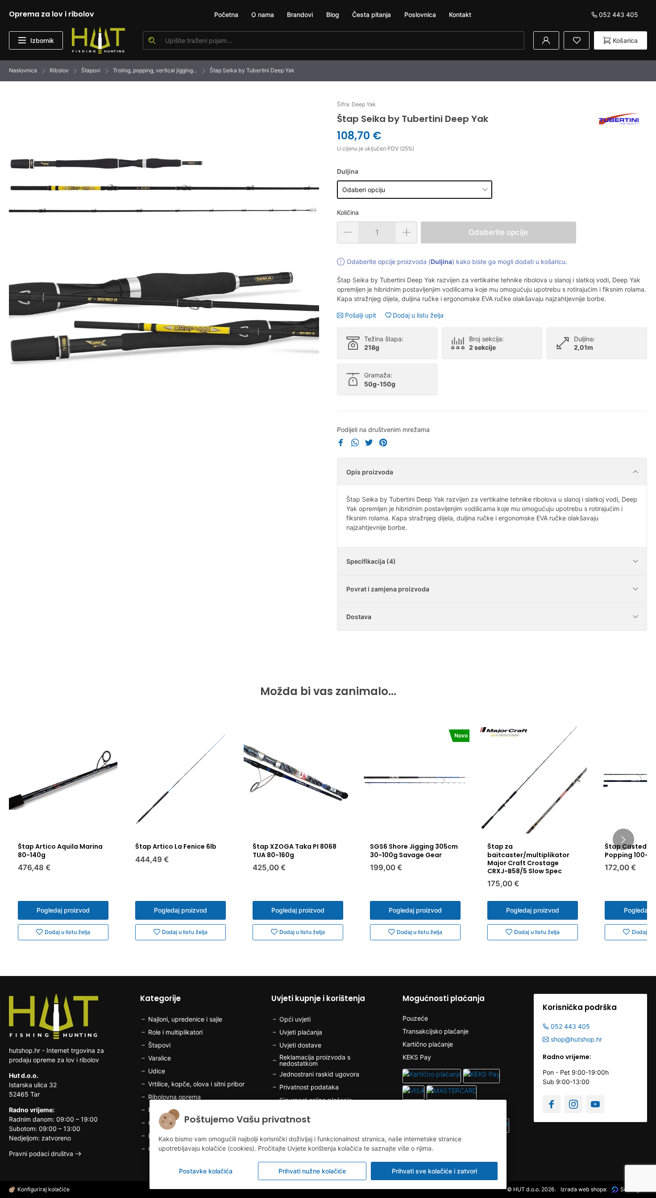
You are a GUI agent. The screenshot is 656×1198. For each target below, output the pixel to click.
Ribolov (59, 70)
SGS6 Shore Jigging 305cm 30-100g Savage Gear (414, 850)
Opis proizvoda (369, 472)
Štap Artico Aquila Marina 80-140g (60, 850)
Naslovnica (23, 70)
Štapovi (90, 70)
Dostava (358, 616)
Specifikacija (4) (371, 561)
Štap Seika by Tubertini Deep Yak (252, 70)
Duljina (347, 171)
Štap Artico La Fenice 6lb (175, 846)
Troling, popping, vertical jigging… (155, 70)
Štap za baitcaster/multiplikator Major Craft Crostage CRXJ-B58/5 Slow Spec (528, 858)
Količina (348, 212)
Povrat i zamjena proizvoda (387, 589)
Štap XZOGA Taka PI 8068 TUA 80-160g (294, 850)
